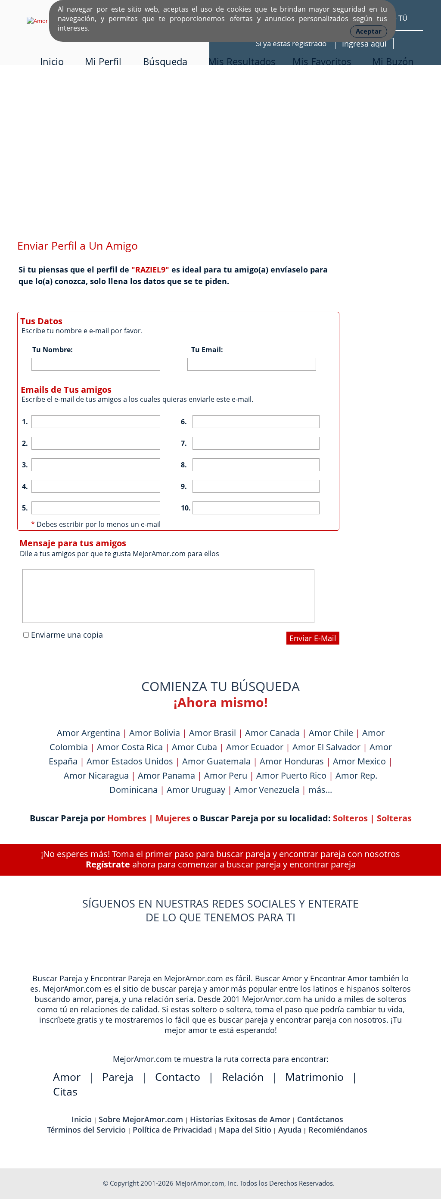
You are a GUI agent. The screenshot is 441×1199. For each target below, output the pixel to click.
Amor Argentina (88, 733)
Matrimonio (314, 1076)
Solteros (350, 818)
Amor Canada (272, 733)
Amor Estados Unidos (130, 761)
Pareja (118, 1076)
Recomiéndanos (337, 1129)
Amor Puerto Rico (291, 775)
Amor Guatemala (216, 761)
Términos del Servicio (86, 1129)
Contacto (177, 1076)
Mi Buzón (393, 61)
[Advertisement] (220, 164)
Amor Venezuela (266, 789)
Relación (243, 1076)
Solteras (394, 818)
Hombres (126, 818)
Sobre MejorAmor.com (141, 1119)
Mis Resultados (242, 61)
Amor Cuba (194, 747)
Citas (65, 1091)
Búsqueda (165, 61)
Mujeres (172, 818)
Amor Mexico (359, 761)
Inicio (52, 61)
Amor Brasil (212, 733)
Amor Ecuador (254, 747)
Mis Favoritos (321, 61)
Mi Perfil (103, 61)
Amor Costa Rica (130, 747)
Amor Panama (166, 775)
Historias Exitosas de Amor (240, 1119)
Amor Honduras (292, 761)
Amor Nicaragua (96, 775)
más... (320, 789)
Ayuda (289, 1129)
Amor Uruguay (196, 789)
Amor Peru (225, 775)
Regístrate (108, 864)
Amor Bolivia (154, 733)
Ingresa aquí (364, 43)
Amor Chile (331, 733)
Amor (67, 1076)
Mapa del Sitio (245, 1129)
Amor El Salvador (326, 747)
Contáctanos (320, 1119)
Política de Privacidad (172, 1129)
